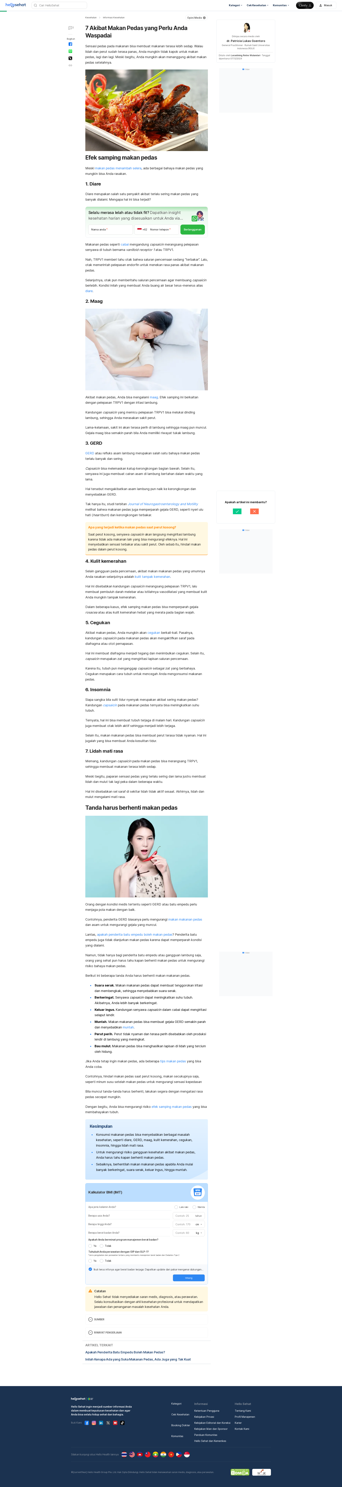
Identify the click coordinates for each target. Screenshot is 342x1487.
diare (89, 291)
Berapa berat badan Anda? (104, 1232)
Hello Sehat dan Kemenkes (210, 1440)
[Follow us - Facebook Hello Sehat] (87, 1423)
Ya (94, 1245)
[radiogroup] (189, 1207)
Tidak (108, 1245)
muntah (128, 1027)
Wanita (201, 1207)
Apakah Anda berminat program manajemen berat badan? (123, 1239)
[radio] (176, 1207)
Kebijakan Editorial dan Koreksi (212, 1422)
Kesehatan (91, 17)
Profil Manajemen (245, 1416)
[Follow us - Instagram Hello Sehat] (94, 1423)
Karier (238, 1422)
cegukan (153, 632)
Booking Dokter (180, 1425)
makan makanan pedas (185, 919)
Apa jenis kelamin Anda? (102, 1206)
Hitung (188, 1277)
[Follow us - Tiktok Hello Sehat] (122, 1423)
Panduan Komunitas (205, 1434)
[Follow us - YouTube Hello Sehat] (115, 1423)
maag (154, 397)
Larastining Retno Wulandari (245, 55)
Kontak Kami (242, 1428)
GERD (89, 453)
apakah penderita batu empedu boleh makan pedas (134, 934)
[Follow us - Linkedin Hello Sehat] (101, 1423)
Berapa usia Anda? (99, 1215)
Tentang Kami (243, 1410)
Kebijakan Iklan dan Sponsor (211, 1428)
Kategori (176, 1403)
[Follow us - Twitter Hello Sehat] (108, 1423)
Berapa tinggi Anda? (100, 1224)
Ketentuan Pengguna (206, 1410)
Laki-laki (183, 1207)
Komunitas (177, 1436)
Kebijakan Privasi (204, 1416)
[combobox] (198, 1224)
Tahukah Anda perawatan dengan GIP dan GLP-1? (118, 1251)
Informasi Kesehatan (114, 17)
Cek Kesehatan (180, 1414)
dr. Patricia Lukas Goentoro (246, 41)
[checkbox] (90, 1269)
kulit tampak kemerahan (152, 577)
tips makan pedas (173, 1061)
